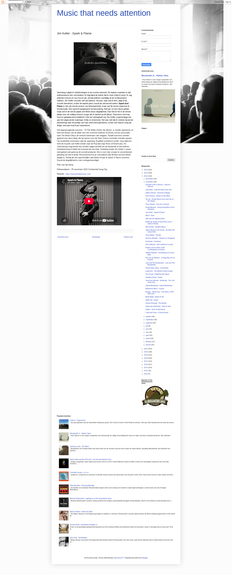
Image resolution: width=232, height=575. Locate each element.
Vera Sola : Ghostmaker (78, 538)
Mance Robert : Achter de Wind (81, 512)
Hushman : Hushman (153, 241)
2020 (146, 352)
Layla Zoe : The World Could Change (159, 271)
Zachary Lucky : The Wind (79, 446)
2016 (146, 364)
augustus (149, 323)
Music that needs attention (104, 12)
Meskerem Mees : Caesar (155, 289)
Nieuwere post (63, 237)
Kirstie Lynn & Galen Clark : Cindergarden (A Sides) (156, 248)
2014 (146, 371)
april (147, 335)
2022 (146, 176)
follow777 (120, 558)
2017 (146, 361)
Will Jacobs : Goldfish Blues (156, 227)
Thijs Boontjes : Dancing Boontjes (82, 485)
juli (147, 326)
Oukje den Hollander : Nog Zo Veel (158, 306)
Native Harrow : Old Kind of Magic (158, 193)
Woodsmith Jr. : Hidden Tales (155, 75)
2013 (146, 374)
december (150, 179)
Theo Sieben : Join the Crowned (157, 204)
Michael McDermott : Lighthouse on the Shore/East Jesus (91, 498)
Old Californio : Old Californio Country (159, 244)
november (150, 182)
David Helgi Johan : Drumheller (157, 268)
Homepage (96, 237)
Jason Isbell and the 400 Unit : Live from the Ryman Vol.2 (90, 459)
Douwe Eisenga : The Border (156, 303)
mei (147, 332)
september (150, 320)
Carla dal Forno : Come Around (157, 312)
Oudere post (128, 237)
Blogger (145, 558)
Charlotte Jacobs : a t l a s (79, 472)
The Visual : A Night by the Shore (157, 274)
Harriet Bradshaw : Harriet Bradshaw (159, 285)
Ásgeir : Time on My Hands (155, 309)
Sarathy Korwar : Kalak (154, 277)
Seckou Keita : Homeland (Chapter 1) (83, 525)
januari (148, 345)
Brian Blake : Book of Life (155, 297)
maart (148, 338)
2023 (146, 173)
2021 (146, 349)
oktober (149, 316)
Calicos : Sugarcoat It (77, 420)
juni (147, 329)
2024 (146, 170)
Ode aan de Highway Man (155, 219)
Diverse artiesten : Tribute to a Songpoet (160, 238)
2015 (146, 367)
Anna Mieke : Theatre (153, 235)
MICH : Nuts (150, 215)
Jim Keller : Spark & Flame (155, 212)
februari (149, 342)
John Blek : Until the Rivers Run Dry (159, 190)
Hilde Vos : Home (152, 300)
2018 (146, 358)
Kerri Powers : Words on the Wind (158, 196)
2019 (146, 355)
